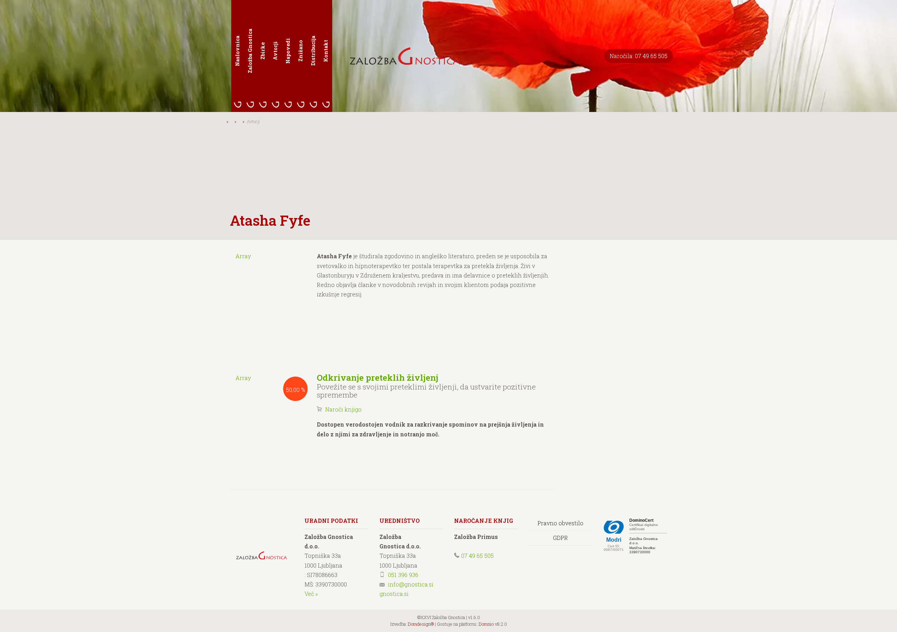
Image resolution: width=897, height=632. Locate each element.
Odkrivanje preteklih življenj (377, 377)
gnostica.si (394, 593)
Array (243, 256)
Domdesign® (421, 624)
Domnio (486, 624)
